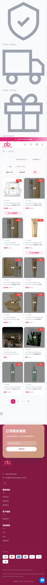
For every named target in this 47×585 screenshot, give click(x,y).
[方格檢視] (35, 172)
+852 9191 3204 (11, 474)
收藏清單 (6, 541)
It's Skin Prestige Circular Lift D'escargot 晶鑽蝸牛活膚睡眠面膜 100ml (34, 318)
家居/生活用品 (22, 159)
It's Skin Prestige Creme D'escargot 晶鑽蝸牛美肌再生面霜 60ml (13, 204)
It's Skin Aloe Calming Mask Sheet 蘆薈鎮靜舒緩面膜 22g (34, 353)
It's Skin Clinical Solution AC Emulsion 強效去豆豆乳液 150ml (12, 388)
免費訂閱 (21, 449)
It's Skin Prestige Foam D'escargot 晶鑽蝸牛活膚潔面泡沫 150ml (34, 244)
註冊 (4, 536)
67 (28, 401)
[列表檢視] (39, 172)
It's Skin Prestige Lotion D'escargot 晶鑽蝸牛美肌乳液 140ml (34, 204)
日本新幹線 (36, 159)
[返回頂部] (1, 413)
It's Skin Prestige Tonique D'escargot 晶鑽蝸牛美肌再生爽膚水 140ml (12, 244)
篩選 (10, 166)
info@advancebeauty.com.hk (15, 478)
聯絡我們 (6, 519)
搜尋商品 (6, 505)
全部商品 (8, 159)
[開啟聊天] (42, 580)
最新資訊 (6, 501)
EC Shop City (26, 581)
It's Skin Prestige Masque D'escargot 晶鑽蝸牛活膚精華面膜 (12, 318)
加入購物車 (13, 213)
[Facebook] (5, 483)
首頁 (3, 151)
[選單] (42, 144)
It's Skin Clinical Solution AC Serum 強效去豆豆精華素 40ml (34, 388)
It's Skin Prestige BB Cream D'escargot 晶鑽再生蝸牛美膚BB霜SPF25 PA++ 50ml (34, 283)
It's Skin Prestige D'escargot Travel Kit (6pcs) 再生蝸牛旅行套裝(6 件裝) (13, 353)
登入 (4, 532)
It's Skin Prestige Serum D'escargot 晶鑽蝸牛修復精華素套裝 (13, 283)
